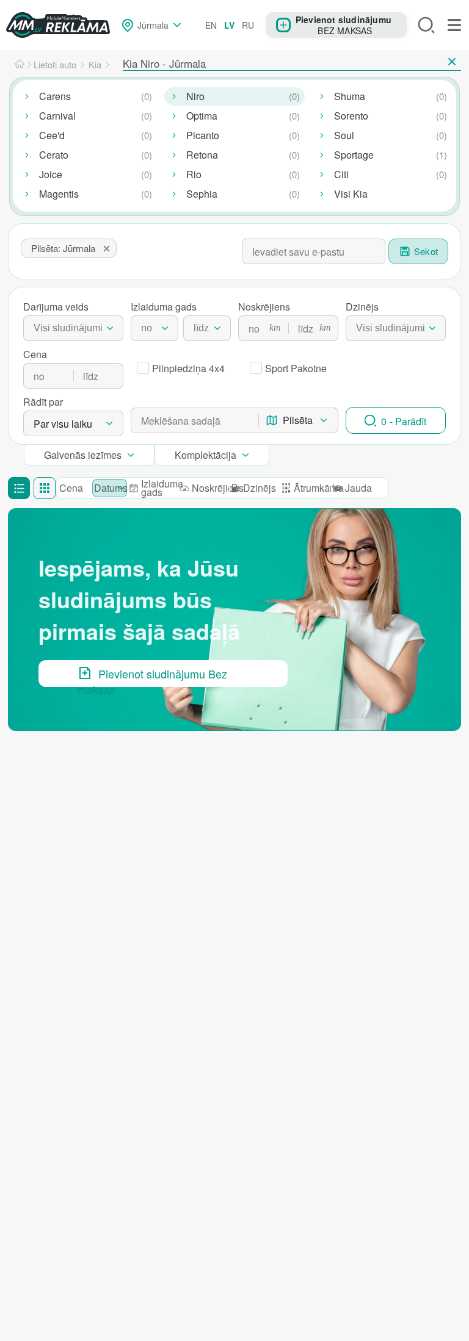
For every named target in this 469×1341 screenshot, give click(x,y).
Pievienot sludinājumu (343, 19)
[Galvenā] (19, 64)
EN (211, 25)
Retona (202, 155)
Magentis (59, 194)
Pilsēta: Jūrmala (63, 248)
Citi (341, 174)
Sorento (351, 116)
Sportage (354, 155)
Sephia (201, 194)
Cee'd (52, 135)
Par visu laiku (63, 424)
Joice (50, 174)
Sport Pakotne (296, 368)
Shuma (349, 96)
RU (248, 25)
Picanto (202, 135)
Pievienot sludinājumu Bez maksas (152, 676)
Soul (344, 135)
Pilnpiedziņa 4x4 (188, 368)
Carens (55, 96)
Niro (195, 96)
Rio (194, 174)
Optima (201, 116)
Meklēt (426, 25)
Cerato (53, 155)
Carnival (57, 116)
